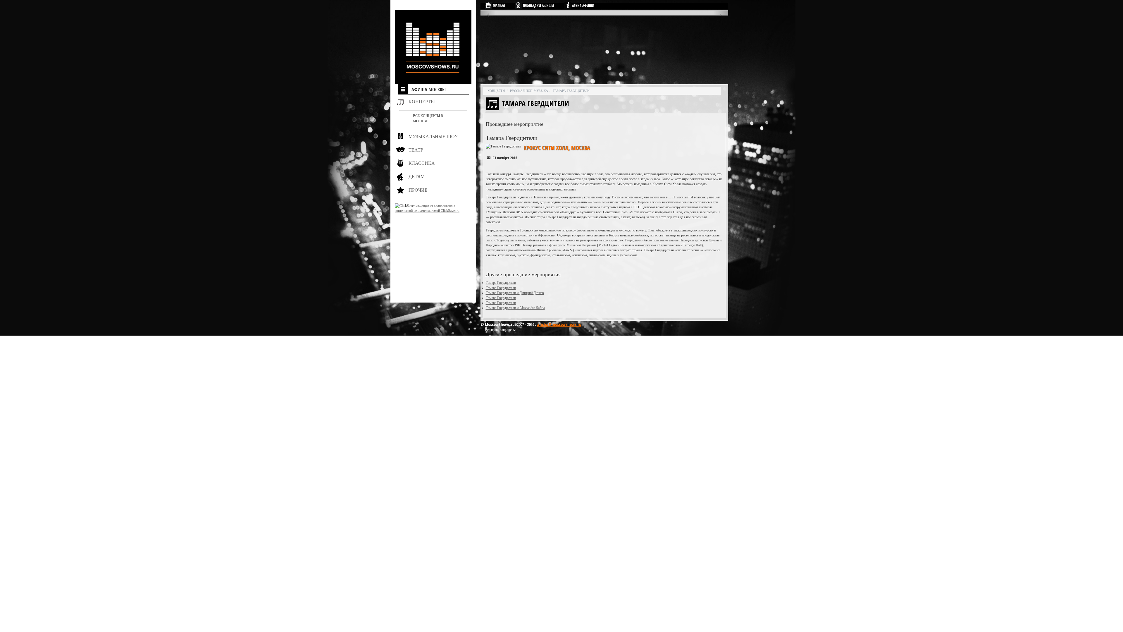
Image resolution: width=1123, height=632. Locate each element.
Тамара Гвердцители (571, 90)
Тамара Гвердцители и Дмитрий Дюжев (515, 293)
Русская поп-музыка (529, 90)
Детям (417, 176)
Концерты (422, 101)
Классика (422, 163)
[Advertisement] (431, 249)
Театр (416, 149)
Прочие (418, 190)
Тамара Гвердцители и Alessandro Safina (515, 308)
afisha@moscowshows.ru (559, 324)
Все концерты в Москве (428, 118)
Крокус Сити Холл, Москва (556, 148)
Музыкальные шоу (433, 136)
